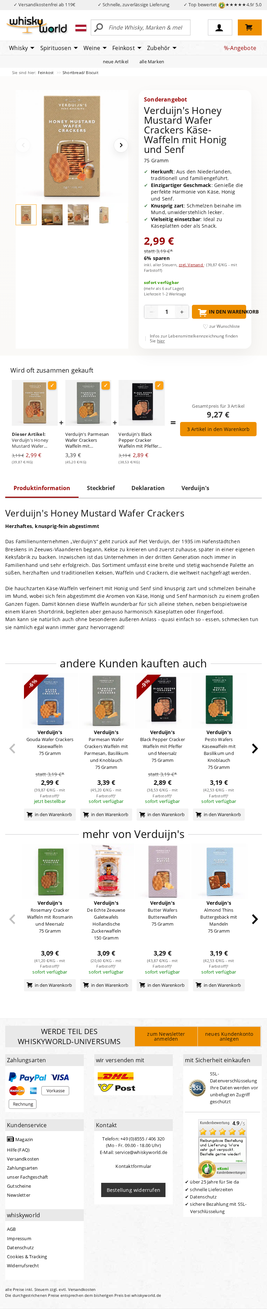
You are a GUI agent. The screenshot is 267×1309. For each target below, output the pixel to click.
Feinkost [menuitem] (123, 48)
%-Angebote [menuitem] (240, 48)
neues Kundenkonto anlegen (229, 1036)
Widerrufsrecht (23, 1265)
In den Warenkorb (227, 311)
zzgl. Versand (191, 264)
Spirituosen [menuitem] (55, 48)
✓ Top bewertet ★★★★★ (223, 4)
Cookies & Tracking (27, 1256)
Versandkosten (23, 1159)
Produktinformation (42, 488)
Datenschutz (20, 1247)
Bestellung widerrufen (133, 1190)
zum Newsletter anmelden (166, 1036)
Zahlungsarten (22, 1168)
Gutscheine (19, 1186)
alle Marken (151, 61)
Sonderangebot (165, 99)
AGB (11, 1229)
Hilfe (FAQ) (18, 1150)
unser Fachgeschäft (27, 1177)
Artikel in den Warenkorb (218, 429)
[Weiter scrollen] (255, 748)
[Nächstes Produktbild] (121, 145)
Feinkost (46, 72)
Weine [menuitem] (91, 48)
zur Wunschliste (224, 326)
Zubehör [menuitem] (158, 48)
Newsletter (18, 1195)
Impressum (19, 1238)
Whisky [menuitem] (18, 48)
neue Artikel (115, 61)
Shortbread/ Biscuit (80, 72)
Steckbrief (101, 488)
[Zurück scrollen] (12, 748)
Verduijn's (195, 488)
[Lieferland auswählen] (81, 28)
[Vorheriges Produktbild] (23, 145)
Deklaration (148, 488)
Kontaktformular (133, 1166)
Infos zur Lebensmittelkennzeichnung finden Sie (194, 339)
